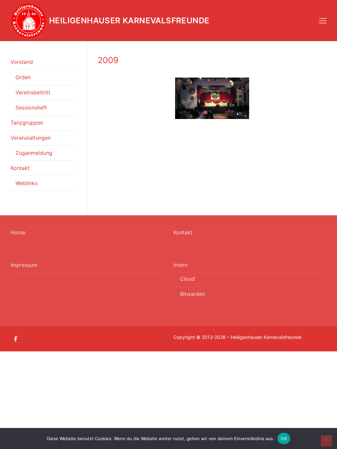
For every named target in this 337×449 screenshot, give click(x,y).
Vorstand (22, 62)
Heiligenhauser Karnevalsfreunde (129, 20)
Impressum (24, 265)
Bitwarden (192, 294)
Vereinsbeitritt (32, 92)
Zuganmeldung (33, 153)
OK (284, 438)
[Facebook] (16, 339)
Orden (23, 77)
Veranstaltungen (31, 137)
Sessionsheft (31, 107)
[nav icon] (322, 21)
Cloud (187, 278)
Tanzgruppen (27, 122)
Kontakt (20, 168)
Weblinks (26, 183)
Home (18, 232)
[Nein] (326, 440)
